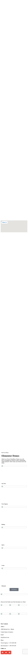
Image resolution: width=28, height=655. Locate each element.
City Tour (4, 483)
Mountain (4, 586)
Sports (3, 544)
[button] (2, 652)
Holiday (3, 524)
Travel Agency (5, 504)
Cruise (3, 565)
